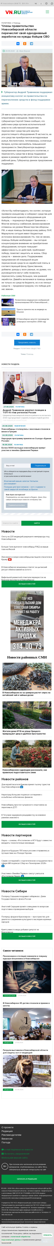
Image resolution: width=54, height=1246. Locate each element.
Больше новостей (27, 584)
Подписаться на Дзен (16, 505)
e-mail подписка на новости (18, 1149)
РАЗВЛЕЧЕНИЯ (19, 426)
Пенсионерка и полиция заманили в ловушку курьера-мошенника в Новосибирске (25, 957)
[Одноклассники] (24, 43)
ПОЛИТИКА (20, 407)
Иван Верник (24, 51)
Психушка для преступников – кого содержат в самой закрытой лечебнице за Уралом (24, 488)
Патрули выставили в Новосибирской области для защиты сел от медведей (25, 1051)
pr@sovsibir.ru (36, 1212)
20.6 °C (17, 3)
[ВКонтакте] (17, 43)
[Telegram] (31, 43)
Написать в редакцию (27, 1179)
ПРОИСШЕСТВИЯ (9, 995)
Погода (6, 1142)
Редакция (7, 1131)
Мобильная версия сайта (15, 1157)
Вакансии (7, 1138)
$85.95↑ (25, 3)
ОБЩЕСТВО (8, 1043)
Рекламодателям (11, 1134)
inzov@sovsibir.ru (37, 1210)
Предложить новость (27, 342)
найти (37, 523)
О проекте (7, 1127)
